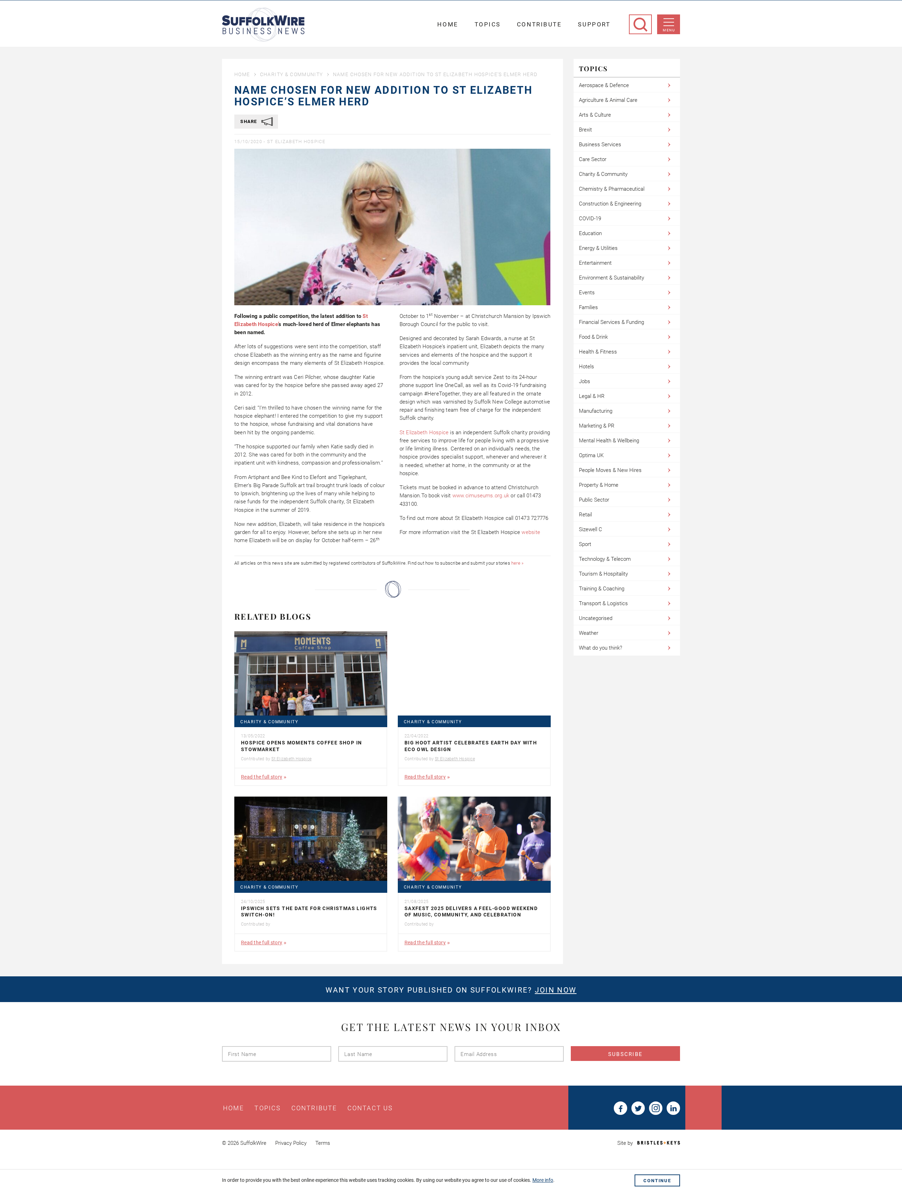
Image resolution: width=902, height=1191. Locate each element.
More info (542, 1180)
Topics (488, 24)
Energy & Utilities (598, 248)
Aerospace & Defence (604, 85)
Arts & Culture (595, 115)
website (531, 532)
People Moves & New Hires (610, 470)
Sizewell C (590, 529)
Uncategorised (595, 618)
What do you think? (600, 648)
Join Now (555, 990)
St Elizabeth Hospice (296, 141)
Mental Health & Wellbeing (609, 440)
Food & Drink (593, 337)
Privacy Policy (291, 1143)
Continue (657, 1180)
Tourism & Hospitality (603, 574)
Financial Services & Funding (611, 322)
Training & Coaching (601, 588)
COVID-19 (590, 218)
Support (594, 24)
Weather (588, 633)
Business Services (600, 144)
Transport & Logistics (603, 603)
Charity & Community (291, 74)
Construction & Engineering (610, 204)
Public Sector (594, 500)
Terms (322, 1143)
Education (590, 233)
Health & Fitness (598, 352)
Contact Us (370, 1108)
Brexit (585, 130)
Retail (585, 514)
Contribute (539, 24)
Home (447, 24)
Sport (585, 544)
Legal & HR (592, 396)
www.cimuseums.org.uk (480, 495)
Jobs (584, 381)
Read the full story (261, 777)
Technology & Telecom (605, 559)
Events (587, 292)
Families (588, 307)
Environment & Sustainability (611, 278)
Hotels (586, 366)
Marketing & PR (596, 426)
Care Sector (592, 159)
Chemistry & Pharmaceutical (611, 189)
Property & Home (598, 485)
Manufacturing (595, 411)
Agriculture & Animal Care (608, 100)
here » (517, 563)
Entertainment (595, 263)
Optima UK (591, 455)
